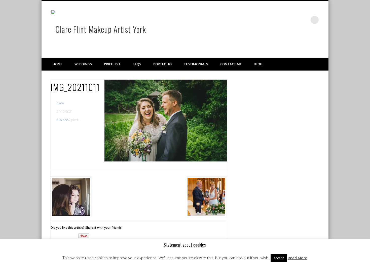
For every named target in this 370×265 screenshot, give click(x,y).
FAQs (137, 64)
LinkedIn (304, 20)
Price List (112, 64)
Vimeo (294, 20)
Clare (60, 103)
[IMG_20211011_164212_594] (165, 120)
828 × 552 (63, 120)
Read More (297, 257)
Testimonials (196, 64)
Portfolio (162, 64)
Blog (258, 64)
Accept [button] (279, 258)
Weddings (83, 64)
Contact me (231, 64)
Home (57, 64)
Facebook (284, 20)
